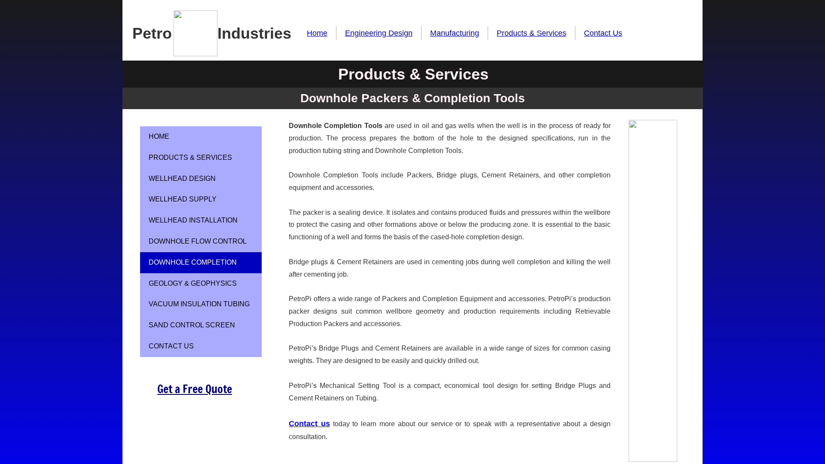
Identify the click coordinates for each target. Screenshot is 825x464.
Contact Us (603, 33)
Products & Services (531, 33)
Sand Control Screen (192, 325)
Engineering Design (378, 33)
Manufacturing (454, 33)
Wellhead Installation (193, 220)
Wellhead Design (182, 178)
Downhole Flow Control (198, 241)
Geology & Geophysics (193, 283)
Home (317, 33)
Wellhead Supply (183, 199)
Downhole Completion (193, 262)
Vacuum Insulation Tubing (199, 304)
